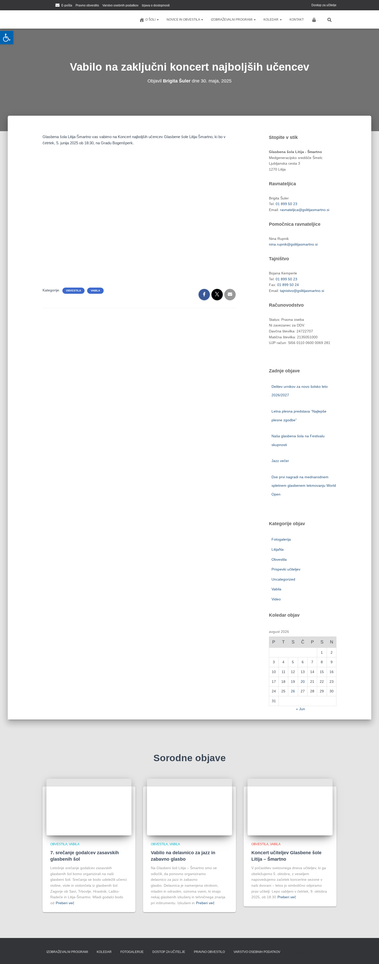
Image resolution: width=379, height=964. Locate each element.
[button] (157, 19)
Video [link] (276, 599)
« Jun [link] (300, 709)
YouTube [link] (50, 6)
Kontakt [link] (297, 19)
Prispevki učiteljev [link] (285, 569)
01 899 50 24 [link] (288, 285)
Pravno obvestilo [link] (87, 5)
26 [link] (293, 691)
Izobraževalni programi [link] (232, 19)
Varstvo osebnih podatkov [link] (120, 5)
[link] (6, 37)
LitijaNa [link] (277, 549)
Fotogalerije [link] (132, 952)
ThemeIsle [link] (327, 952)
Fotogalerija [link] (281, 539)
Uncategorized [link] (283, 579)
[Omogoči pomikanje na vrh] (368, 953)
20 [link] (303, 682)
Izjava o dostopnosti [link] (156, 5)
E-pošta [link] (66, 5)
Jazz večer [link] (280, 461)
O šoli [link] (150, 19)
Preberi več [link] (65, 903)
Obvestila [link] (73, 290)
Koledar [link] (271, 19)
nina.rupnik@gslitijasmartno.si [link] (293, 244)
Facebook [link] (44, 6)
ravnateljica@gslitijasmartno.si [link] (304, 210)
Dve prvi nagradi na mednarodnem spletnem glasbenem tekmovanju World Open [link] (303, 485)
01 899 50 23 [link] (286, 204)
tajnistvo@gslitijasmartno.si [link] (302, 291)
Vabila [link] (95, 290)
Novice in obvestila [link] (184, 19)
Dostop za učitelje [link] (323, 5)
